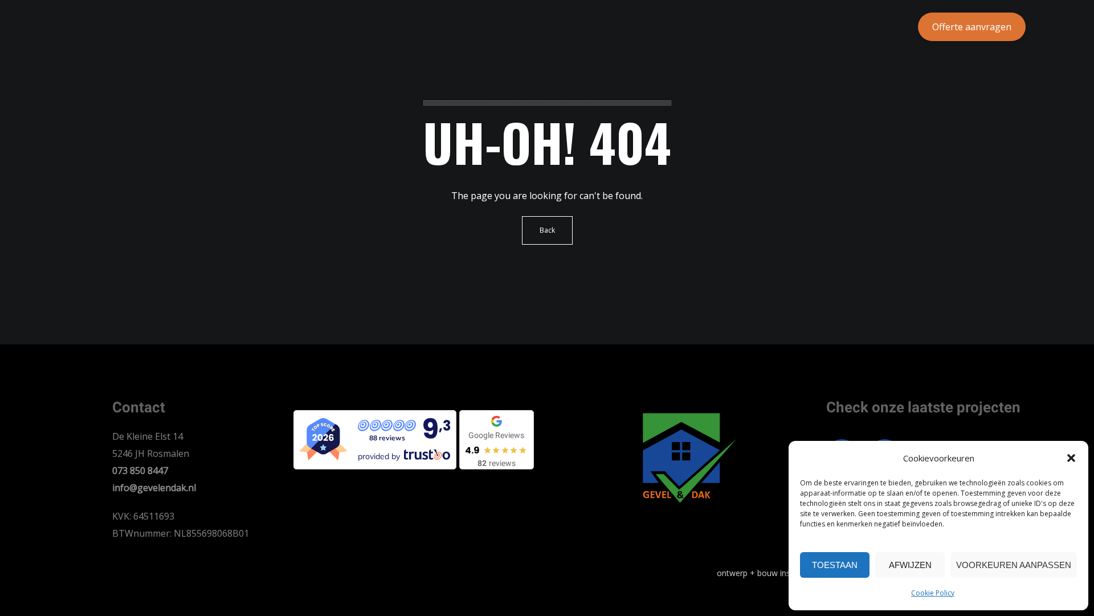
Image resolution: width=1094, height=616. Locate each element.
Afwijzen (910, 565)
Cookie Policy (932, 593)
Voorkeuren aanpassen (1013, 565)
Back (547, 230)
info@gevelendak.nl (154, 487)
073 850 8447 (140, 470)
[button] (1071, 458)
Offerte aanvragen (971, 27)
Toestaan (835, 565)
